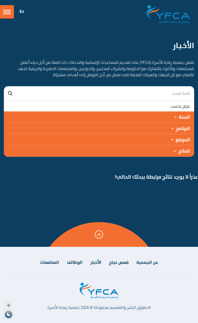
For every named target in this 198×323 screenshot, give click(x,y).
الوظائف (74, 262)
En (22, 11)
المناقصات (49, 262)
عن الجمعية (147, 262)
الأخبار (95, 262)
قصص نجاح (119, 262)
